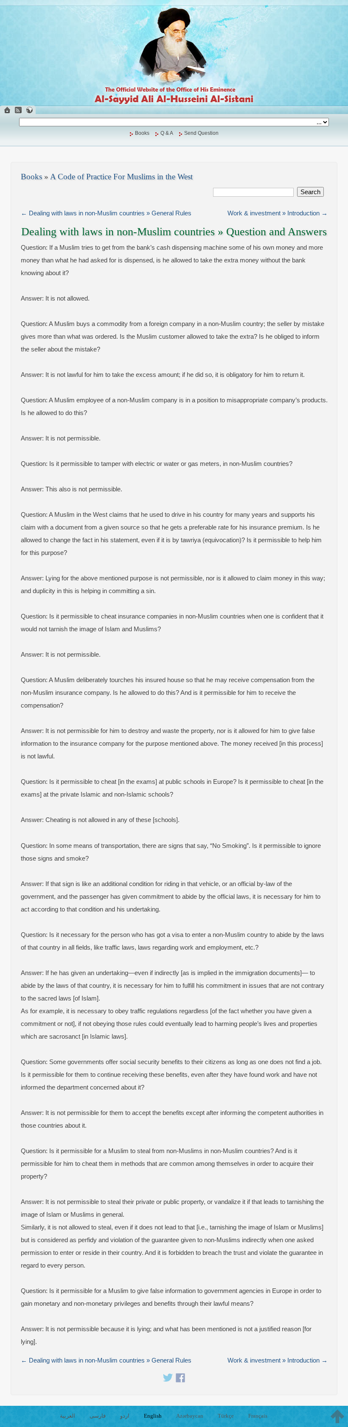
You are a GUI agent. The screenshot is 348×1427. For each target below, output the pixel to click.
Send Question (201, 133)
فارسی (98, 1416)
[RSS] (18, 110)
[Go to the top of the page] (337, 1416)
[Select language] (29, 110)
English (153, 1416)
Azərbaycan (189, 1416)
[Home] (7, 110)
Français (257, 1416)
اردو (124, 1416)
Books (142, 133)
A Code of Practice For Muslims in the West (121, 176)
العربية (67, 1416)
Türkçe (226, 1416)
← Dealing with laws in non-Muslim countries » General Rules (106, 213)
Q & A (166, 133)
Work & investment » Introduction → (277, 213)
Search (310, 191)
